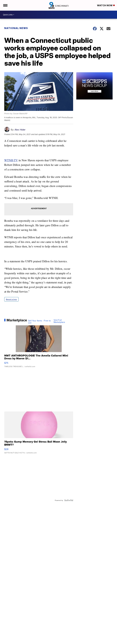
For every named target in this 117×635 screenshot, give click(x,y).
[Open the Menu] (5, 5)
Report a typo (11, 299)
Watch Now (105, 5)
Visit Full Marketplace (59, 321)
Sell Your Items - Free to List (39, 322)
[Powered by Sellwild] (68, 500)
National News (16, 28)
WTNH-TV (11, 160)
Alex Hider (20, 129)
